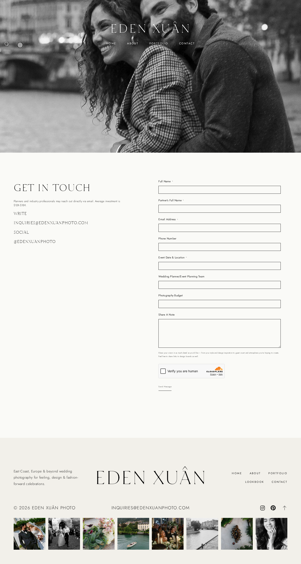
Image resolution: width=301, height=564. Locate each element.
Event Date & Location (171, 257)
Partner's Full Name (170, 200)
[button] (284, 508)
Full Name (164, 181)
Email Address (167, 219)
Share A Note (166, 315)
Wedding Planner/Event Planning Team (181, 276)
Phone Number (167, 239)
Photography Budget (170, 295)
